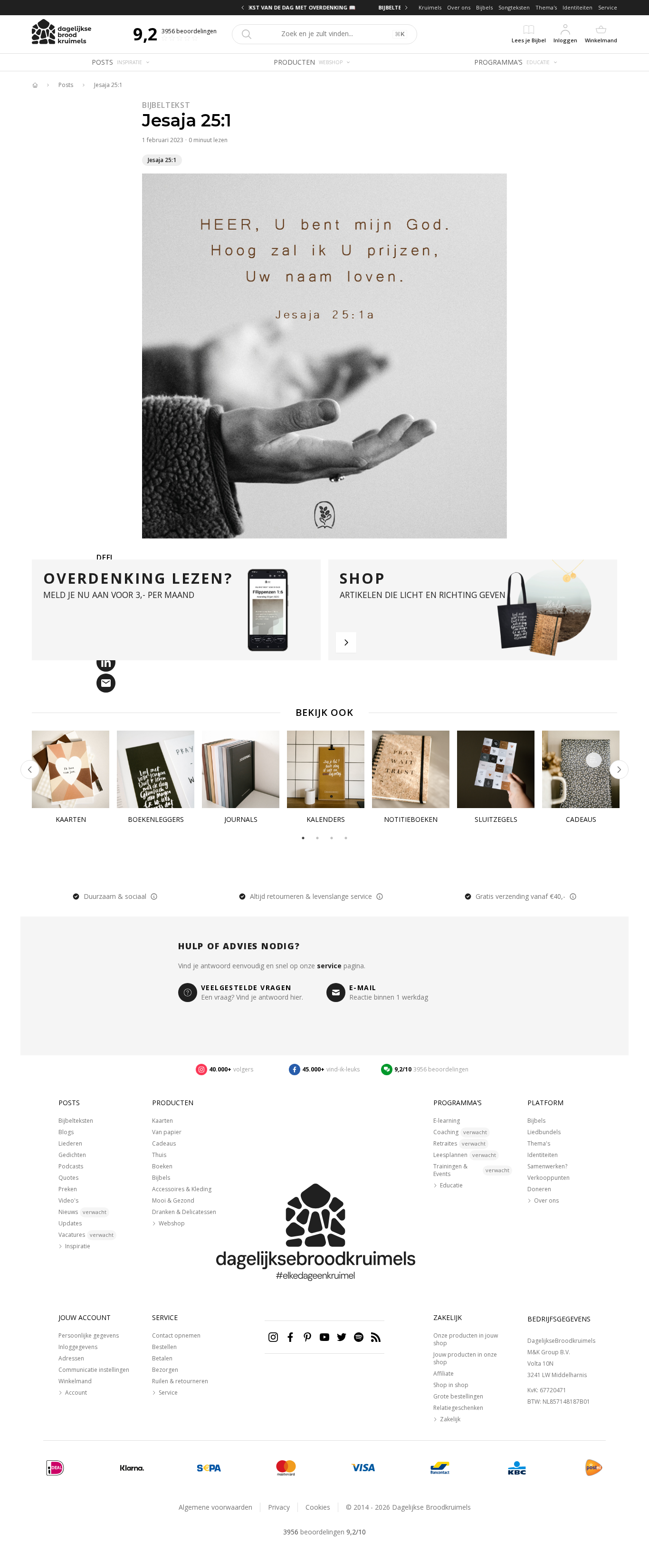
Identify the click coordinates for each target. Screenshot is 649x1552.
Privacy (279, 1507)
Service (607, 7)
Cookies (317, 1507)
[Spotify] (358, 1337)
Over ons (458, 7)
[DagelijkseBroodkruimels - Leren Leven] (35, 85)
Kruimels (430, 7)
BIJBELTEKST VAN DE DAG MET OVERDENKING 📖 (324, 7)
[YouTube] (324, 1337)
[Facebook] (290, 1337)
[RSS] (376, 1337)
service (329, 965)
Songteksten (514, 7)
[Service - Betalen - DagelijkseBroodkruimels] (55, 1468)
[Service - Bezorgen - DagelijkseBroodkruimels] (594, 1468)
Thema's (546, 7)
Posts (65, 85)
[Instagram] (273, 1337)
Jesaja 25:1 (108, 85)
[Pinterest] (307, 1337)
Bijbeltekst (166, 105)
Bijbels (484, 7)
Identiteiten (577, 7)
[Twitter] (341, 1337)
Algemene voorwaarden (215, 1507)
